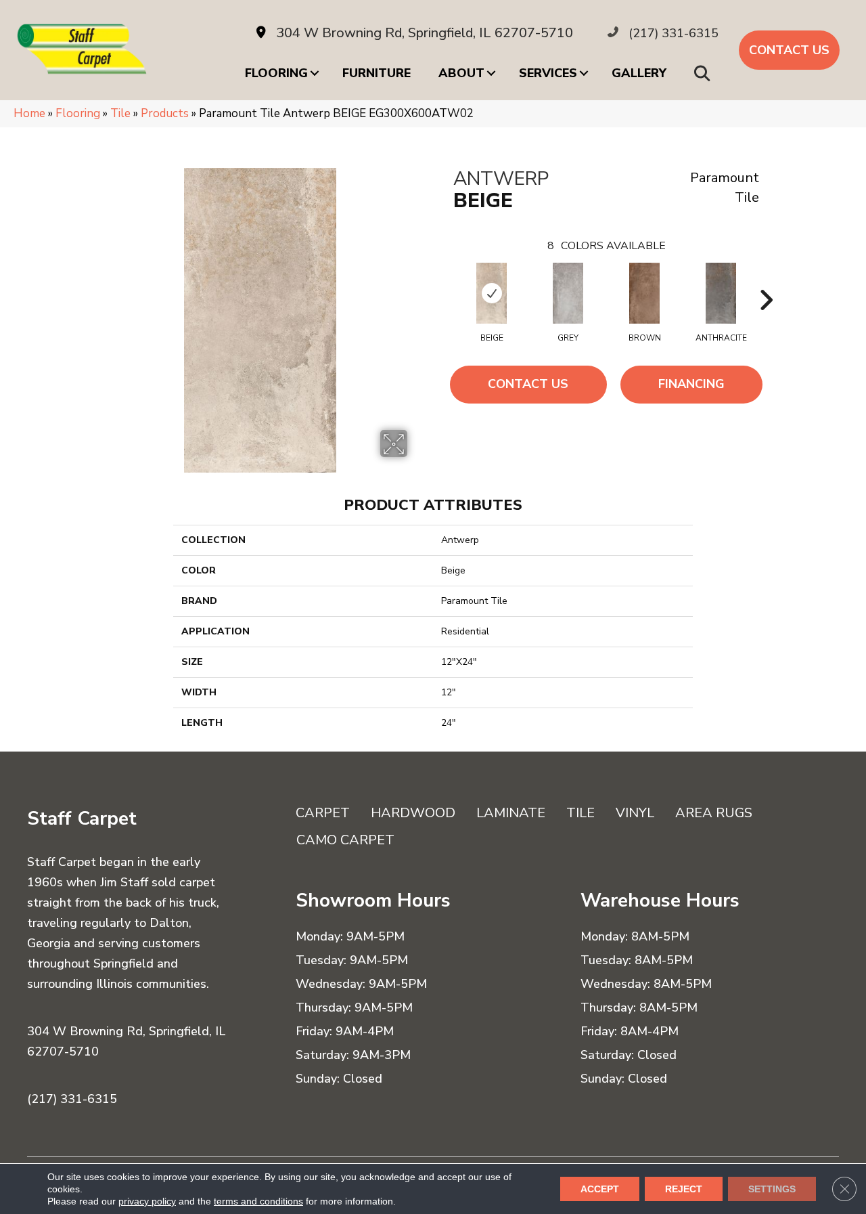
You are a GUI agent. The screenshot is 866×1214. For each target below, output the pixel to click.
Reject (683, 1189)
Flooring (276, 73)
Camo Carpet (345, 840)
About (461, 73)
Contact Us (528, 384)
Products (165, 113)
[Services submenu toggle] (583, 73)
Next (766, 279)
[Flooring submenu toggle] (314, 73)
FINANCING (691, 384)
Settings (772, 1189)
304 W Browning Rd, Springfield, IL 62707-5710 (424, 33)
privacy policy (147, 1201)
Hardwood (413, 813)
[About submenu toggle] (491, 73)
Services (548, 73)
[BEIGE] (491, 293)
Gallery (639, 73)
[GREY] (568, 293)
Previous (446, 279)
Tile (120, 113)
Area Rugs (713, 813)
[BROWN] (644, 293)
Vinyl (635, 813)
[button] (705, 73)
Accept (599, 1189)
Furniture (376, 73)
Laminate (510, 813)
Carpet (323, 813)
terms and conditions (258, 1201)
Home (29, 113)
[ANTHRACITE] (720, 293)
